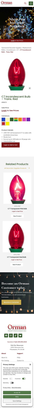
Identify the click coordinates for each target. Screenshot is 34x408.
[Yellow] (7, 123)
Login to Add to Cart (10, 145)
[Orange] (20, 119)
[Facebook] (6, 335)
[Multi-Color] (16, 119)
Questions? (17, 342)
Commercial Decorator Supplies (11, 48)
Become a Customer (11, 302)
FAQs (18, 357)
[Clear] (7, 119)
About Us (4, 357)
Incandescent (11, 50)
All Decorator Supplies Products (15, 168)
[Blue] (3, 119)
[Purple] (28, 119)
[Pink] (24, 119)
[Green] (12, 119)
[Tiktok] (15, 335)
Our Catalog (5, 360)
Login (13, 41)
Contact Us (20, 360)
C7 (18, 50)
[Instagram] (11, 335)
